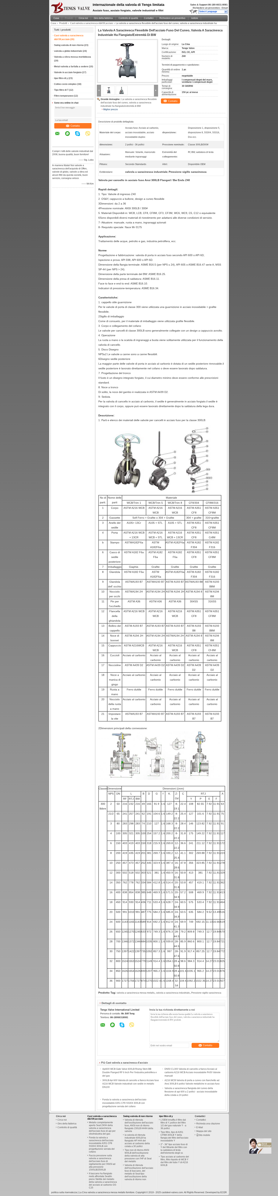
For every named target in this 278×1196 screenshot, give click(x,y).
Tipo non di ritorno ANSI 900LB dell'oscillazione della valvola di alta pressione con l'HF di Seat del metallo (138, 1156)
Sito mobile (204, 1135)
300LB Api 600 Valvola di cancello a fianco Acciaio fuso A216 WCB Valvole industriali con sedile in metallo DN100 (130, 1083)
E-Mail (199, 1127)
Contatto (75, 125)
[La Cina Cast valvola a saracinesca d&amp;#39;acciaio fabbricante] (70, 6)
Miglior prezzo (110, 109)
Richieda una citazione (208, 1123)
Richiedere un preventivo (206, 8)
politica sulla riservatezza (64, 1192)
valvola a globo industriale (68, 51)
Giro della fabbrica (103, 18)
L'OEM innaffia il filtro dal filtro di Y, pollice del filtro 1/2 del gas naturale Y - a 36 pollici (173, 1124)
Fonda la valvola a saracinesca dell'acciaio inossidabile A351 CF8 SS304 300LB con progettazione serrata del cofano (124, 1103)
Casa (56, 18)
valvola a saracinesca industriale (173, 993)
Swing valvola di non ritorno (69, 45)
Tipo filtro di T (61, 90)
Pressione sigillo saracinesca (206, 993)
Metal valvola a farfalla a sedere (71, 66)
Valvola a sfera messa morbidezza (72, 57)
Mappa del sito (203, 1131)
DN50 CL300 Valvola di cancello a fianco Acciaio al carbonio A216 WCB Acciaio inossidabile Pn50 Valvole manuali (193, 1072)
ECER (223, 1192)
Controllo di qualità (128, 18)
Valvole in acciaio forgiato (68, 72)
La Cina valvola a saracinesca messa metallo (102, 1192)
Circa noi (83, 18)
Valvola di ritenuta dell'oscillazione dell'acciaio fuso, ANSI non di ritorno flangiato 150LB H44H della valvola (139, 1125)
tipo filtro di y (61, 78)
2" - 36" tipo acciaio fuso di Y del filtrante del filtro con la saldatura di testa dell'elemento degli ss (174, 1148)
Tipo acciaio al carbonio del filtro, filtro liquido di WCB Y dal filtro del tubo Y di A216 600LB (175, 1161)
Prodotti (69, 18)
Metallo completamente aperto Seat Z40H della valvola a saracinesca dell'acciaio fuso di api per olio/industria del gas (102, 1128)
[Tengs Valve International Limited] (226, 11)
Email (225, 8)
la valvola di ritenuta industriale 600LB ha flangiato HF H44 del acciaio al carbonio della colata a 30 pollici (137, 1141)
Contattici (149, 18)
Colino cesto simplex (65, 84)
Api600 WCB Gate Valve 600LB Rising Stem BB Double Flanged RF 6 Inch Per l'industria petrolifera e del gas (129, 1072)
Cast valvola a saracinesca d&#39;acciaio (91, 23)
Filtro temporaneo (63, 96)
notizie (194, 18)
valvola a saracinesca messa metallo (136, 993)
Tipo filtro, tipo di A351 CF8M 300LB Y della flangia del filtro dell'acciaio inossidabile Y (174, 1136)
